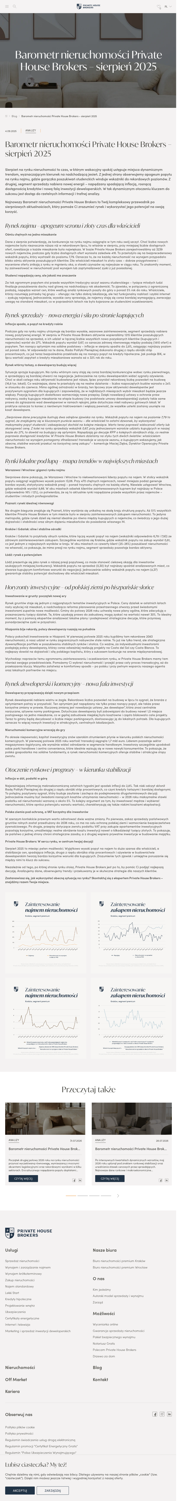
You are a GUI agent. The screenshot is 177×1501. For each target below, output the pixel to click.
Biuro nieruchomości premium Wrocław (120, 1267)
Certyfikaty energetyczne (22, 1318)
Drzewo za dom (104, 1356)
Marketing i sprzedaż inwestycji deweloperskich (38, 1331)
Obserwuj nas (18, 1414)
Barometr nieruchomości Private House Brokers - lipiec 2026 (45, 1148)
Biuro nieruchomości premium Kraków (119, 1261)
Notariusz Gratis (104, 1343)
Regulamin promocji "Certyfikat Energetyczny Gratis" (41, 1446)
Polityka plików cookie (20, 1427)
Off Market (16, 1379)
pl (166, 6)
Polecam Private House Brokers (114, 1350)
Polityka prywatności (19, 1433)
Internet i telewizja (17, 1325)
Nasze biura (105, 1250)
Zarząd (98, 1302)
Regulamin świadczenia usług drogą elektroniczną (40, 1440)
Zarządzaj (53, 1490)
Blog (97, 1367)
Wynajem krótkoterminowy (23, 1274)
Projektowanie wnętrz (20, 1306)
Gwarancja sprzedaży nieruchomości (118, 1331)
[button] (168, 6)
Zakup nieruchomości (20, 1280)
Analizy (30, 130)
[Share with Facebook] (74, 1180)
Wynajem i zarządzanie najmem (28, 1267)
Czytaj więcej (23, 1178)
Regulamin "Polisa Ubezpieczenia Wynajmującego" (40, 1453)
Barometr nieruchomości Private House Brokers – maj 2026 (131, 1148)
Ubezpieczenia (15, 1312)
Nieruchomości (20, 1367)
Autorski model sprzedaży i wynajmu (118, 1296)
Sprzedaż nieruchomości (22, 1261)
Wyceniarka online (105, 1324)
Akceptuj (20, 1490)
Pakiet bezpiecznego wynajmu (114, 1337)
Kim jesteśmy (102, 1290)
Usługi (11, 1250)
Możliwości (104, 1313)
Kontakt (100, 1379)
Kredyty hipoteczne (18, 1299)
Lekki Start (12, 1293)
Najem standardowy (19, 1286)
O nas (98, 1278)
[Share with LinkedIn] (80, 1180)
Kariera (12, 1391)
